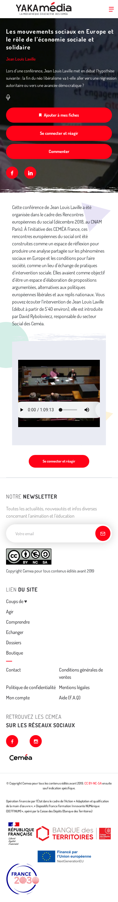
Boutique (14, 653)
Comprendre (18, 622)
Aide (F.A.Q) (69, 698)
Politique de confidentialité (31, 687)
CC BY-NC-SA (93, 783)
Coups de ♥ (16, 601)
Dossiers (13, 642)
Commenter (59, 151)
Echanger (14, 632)
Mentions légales (74, 687)
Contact (13, 670)
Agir (9, 612)
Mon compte (18, 698)
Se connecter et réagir (59, 133)
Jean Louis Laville (21, 58)
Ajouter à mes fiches (61, 115)
